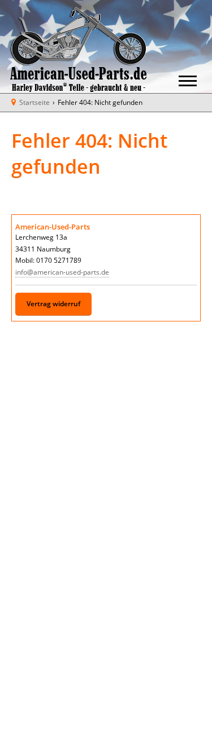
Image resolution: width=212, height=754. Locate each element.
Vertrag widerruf (53, 303)
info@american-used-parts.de (62, 272)
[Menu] (188, 82)
